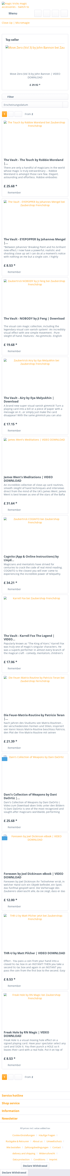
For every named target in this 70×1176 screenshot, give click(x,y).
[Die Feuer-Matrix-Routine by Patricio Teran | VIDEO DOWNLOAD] (35, 692)
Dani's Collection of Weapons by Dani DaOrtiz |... (30, 796)
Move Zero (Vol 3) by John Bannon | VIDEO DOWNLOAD (35, 75)
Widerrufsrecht (47, 1153)
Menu (13, 13)
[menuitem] (9, 13)
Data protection (21, 1159)
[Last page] (18, 114)
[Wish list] (46, 13)
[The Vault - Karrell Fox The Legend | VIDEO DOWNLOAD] (35, 613)
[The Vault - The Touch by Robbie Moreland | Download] (35, 137)
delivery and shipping (23, 1153)
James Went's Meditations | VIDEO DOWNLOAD (28, 478)
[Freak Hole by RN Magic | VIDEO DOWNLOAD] (35, 1009)
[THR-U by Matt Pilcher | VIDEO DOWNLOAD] (35, 930)
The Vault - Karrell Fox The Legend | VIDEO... (29, 637)
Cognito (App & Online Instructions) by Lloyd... (31, 558)
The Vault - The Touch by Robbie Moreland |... (33, 161)
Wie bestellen (13, 1147)
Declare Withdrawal (35, 1165)
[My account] (55, 13)
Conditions (39, 1159)
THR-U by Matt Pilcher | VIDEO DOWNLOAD (34, 953)
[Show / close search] (37, 13)
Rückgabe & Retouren (17, 1141)
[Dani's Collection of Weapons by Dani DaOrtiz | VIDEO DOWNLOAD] (35, 771)
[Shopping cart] (64, 13)
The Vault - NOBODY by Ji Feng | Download (34, 318)
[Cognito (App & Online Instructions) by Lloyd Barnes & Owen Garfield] (35, 533)
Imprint (53, 1159)
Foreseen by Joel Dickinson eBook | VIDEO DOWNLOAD (33, 875)
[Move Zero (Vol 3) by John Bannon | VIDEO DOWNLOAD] (35, 57)
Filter (10, 96)
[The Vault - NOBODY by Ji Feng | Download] (35, 295)
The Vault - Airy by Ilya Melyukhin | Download (29, 399)
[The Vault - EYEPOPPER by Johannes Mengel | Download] (35, 216)
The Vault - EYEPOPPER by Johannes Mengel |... (35, 241)
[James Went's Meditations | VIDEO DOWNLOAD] (35, 454)
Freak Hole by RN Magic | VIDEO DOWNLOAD (26, 1034)
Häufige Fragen (47, 1135)
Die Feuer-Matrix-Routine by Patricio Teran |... (34, 716)
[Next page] (10, 114)
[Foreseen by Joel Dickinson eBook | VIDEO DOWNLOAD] (35, 851)
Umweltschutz (54, 1141)
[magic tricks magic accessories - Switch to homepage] (18, 5)
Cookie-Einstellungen (23, 1135)
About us (38, 1141)
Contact (56, 1147)
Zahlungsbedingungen (36, 1147)
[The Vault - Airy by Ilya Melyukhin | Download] (35, 375)
